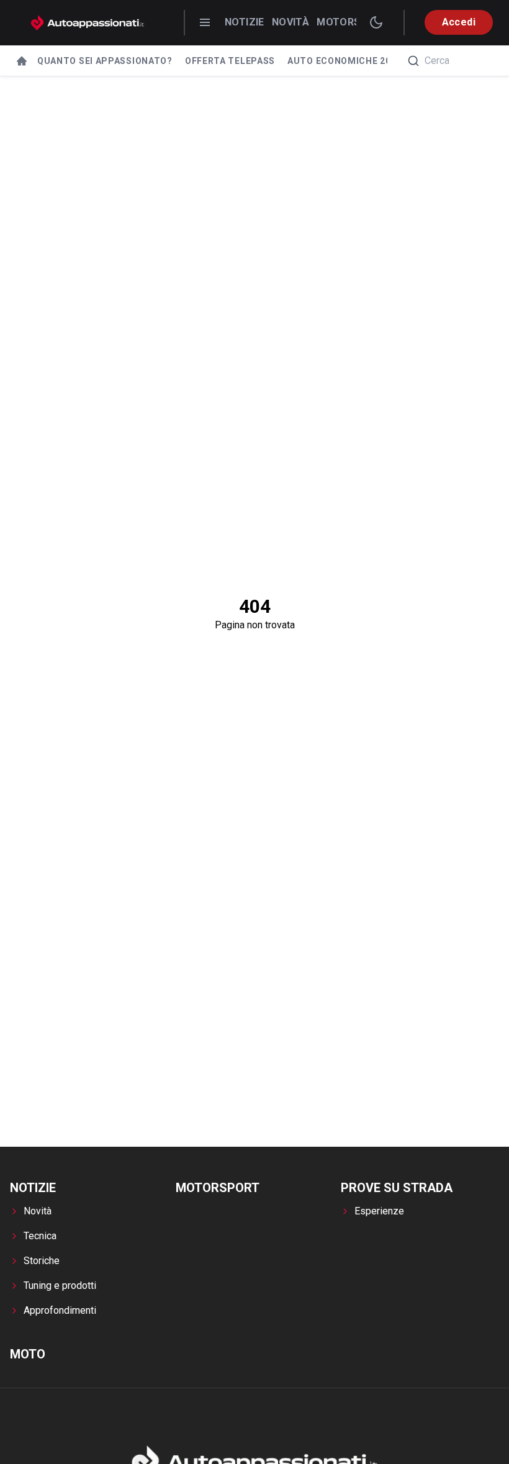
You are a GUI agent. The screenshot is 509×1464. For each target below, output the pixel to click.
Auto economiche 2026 (344, 61)
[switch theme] (376, 22)
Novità (290, 22)
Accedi (458, 22)
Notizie (244, 22)
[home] (21, 60)
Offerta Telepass (230, 61)
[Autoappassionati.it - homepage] (87, 22)
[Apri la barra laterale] (204, 22)
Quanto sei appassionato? (105, 61)
